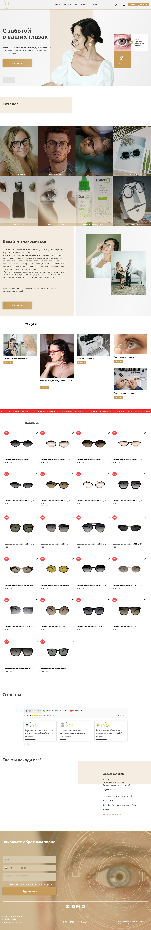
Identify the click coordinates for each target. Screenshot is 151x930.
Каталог (57, 5)
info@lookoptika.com (112, 814)
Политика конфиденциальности (130, 921)
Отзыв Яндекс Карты (30, 739)
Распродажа (67, 5)
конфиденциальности (41, 884)
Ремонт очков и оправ (124, 393)
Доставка (84, 5)
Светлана (33, 723)
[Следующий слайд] (77, 119)
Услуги (76, 5)
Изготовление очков (86, 358)
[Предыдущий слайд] (73, 119)
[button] (116, 5)
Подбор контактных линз (125, 357)
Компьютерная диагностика (16, 358)
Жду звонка (29, 891)
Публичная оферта (125, 924)
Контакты (93, 5)
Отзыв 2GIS (63, 739)
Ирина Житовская (106, 723)
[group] (19, 151)
